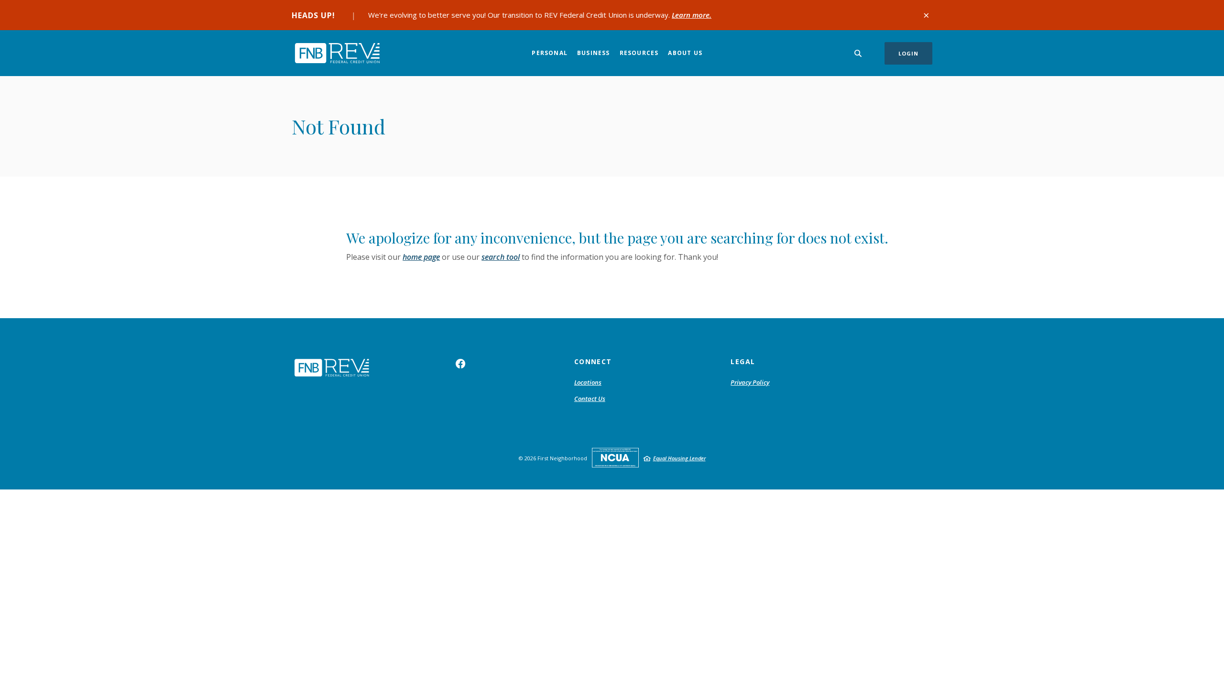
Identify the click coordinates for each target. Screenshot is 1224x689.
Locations (587, 382)
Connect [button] (593, 361)
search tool (500, 257)
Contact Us (589, 398)
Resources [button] (639, 53)
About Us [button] (685, 53)
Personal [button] (550, 53)
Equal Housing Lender (679, 458)
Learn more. (691, 15)
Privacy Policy (750, 382)
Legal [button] (743, 361)
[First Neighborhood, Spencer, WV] (337, 53)
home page (421, 257)
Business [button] (593, 53)
